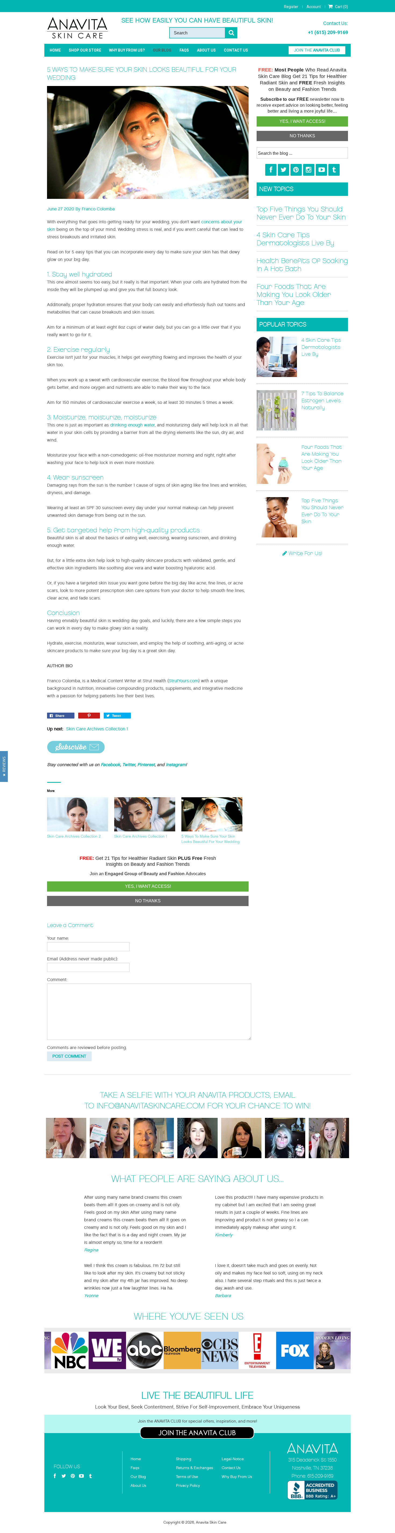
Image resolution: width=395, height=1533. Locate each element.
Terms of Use (187, 1476)
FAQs (184, 50)
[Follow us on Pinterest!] (296, 170)
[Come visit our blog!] (334, 170)
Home (55, 50)
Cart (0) (341, 7)
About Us (206, 50)
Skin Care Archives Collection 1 (97, 728)
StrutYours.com (183, 680)
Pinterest (146, 764)
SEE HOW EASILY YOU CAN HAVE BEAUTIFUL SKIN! (197, 20)
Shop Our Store (85, 50)
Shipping (183, 1459)
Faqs (135, 1468)
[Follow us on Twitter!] (283, 170)
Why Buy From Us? (127, 50)
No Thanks (148, 901)
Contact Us (236, 50)
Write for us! (304, 553)
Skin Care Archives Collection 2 (74, 836)
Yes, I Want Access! (148, 886)
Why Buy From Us (237, 1476)
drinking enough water (132, 425)
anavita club (317, 50)
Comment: (57, 979)
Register (291, 7)
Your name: (58, 938)
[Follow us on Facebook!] (270, 170)
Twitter (128, 764)
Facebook (110, 764)
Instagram (176, 764)
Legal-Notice (233, 1459)
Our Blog (162, 50)
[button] (4, 766)
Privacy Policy (188, 1485)
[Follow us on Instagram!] (308, 170)
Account (314, 7)
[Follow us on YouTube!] (321, 170)
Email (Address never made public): (82, 958)
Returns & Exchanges (194, 1468)
